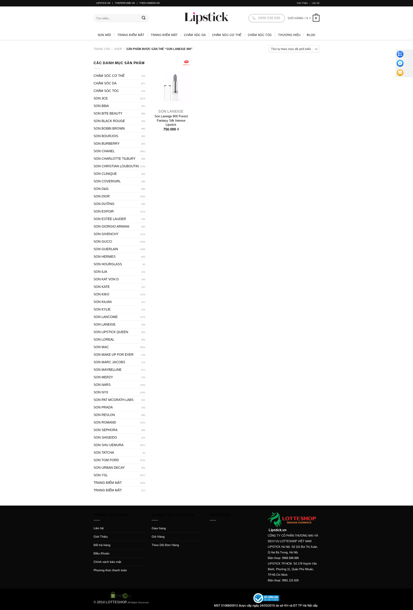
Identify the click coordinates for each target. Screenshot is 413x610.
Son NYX (101, 392)
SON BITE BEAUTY (108, 113)
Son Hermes (105, 256)
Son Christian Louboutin (116, 166)
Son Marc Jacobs (109, 362)
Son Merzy (103, 377)
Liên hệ (315, 3)
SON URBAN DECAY (109, 467)
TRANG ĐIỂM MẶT (164, 35)
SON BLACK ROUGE (109, 121)
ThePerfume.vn (125, 3)
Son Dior (102, 196)
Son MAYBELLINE (108, 369)
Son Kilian (103, 302)
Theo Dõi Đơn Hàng (165, 545)
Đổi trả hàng (102, 545)
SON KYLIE (102, 309)
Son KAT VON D (106, 279)
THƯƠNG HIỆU (289, 35)
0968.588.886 (290, 558)
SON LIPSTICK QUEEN (111, 332)
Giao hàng (159, 528)
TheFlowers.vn (149, 3)
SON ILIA (100, 271)
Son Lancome (106, 317)
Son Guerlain (106, 249)
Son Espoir (104, 211)
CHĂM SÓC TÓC (260, 35)
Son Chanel (104, 151)
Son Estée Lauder (110, 219)
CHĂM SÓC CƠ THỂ (227, 35)
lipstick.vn (103, 3)
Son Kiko (101, 294)
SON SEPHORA (105, 430)
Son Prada (103, 407)
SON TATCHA (104, 452)
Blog (311, 35)
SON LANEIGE (105, 324)
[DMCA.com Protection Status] (121, 595)
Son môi (104, 35)
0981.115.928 (290, 580)
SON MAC (101, 347)
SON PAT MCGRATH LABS (114, 400)
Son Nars (102, 384)
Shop (118, 49)
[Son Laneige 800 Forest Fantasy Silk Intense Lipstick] (171, 83)
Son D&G (101, 189)
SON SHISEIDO (105, 437)
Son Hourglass (108, 264)
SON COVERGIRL (107, 181)
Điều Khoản (101, 553)
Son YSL (101, 475)
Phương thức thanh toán (110, 570)
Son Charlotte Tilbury (115, 158)
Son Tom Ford (106, 460)
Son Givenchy (106, 234)
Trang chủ (102, 49)
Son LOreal (104, 339)
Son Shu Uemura (108, 445)
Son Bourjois (106, 136)
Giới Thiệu (302, 3)
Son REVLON (104, 415)
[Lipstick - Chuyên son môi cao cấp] (206, 18)
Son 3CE (101, 98)
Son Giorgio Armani (111, 226)
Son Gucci (103, 241)
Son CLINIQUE (105, 173)
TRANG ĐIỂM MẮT (131, 35)
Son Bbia (101, 106)
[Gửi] (144, 18)
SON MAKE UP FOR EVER (114, 354)
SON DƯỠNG (104, 204)
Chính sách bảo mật (107, 561)
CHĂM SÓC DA (195, 35)
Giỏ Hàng (158, 536)
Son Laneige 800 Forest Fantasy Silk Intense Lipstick (171, 120)
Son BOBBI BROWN (109, 128)
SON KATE (102, 287)
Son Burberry (107, 143)
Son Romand (105, 422)
